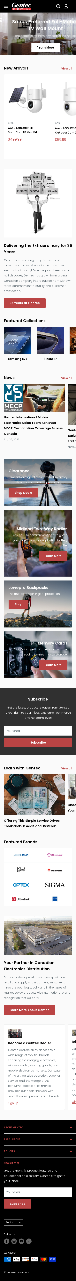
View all (66, 68)
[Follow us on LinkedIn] (29, 1241)
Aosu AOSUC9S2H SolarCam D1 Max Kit (22, 130)
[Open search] (58, 6)
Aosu (11, 123)
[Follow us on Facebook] (6, 1241)
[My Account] (66, 6)
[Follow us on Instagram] (14, 1241)
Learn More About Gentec (29, 1010)
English (10, 1222)
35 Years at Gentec (25, 303)
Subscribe (38, 742)
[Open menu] (6, 6)
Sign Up (13, 1103)
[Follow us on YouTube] (21, 1241)
